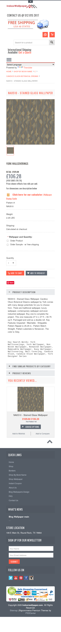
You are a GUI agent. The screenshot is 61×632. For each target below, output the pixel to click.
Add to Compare (43, 433)
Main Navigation (9, 59)
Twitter (11, 578)
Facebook (26, 578)
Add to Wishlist (18, 433)
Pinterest (21, 578)
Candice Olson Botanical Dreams (22, 76)
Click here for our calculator (28, 194)
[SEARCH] (52, 42)
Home (8, 71)
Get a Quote (24, 52)
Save (12, 282)
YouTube (16, 578)
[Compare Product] (45, 34)
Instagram (31, 578)
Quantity (10, 257)
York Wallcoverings (17, 164)
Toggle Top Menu (30, 1)
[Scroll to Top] (50, 442)
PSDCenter (30, 613)
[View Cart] (52, 34)
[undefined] (30, 143)
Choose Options (32, 426)
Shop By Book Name (23, 71)
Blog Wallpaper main (19, 516)
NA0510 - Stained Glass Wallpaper (30, 415)
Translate (28, 67)
